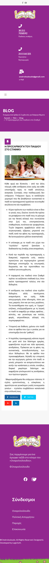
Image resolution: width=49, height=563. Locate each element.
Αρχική (7, 118)
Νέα (14, 118)
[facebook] (22, 2)
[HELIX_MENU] (5, 95)
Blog (21, 118)
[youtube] (26, 2)
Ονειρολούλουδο (21, 510)
